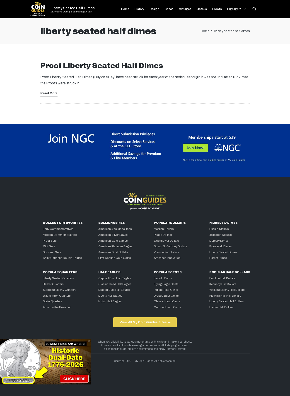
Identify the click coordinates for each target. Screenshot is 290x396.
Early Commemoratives (58, 229)
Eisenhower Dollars (166, 240)
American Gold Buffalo (113, 252)
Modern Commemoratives (60, 234)
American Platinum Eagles (115, 246)
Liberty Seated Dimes (223, 252)
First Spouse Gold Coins (114, 258)
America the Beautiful (56, 307)
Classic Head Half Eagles (114, 284)
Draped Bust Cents (166, 295)
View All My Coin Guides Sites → (145, 322)
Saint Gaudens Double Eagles (62, 258)
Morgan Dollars (164, 229)
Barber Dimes (218, 258)
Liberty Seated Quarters (58, 278)
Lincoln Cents (163, 278)
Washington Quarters (57, 295)
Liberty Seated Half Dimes (73, 8)
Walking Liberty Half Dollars (227, 289)
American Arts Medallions (115, 229)
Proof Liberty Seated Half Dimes (101, 66)
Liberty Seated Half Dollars (226, 301)
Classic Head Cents (167, 301)
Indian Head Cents (166, 289)
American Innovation (167, 258)
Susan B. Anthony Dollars (170, 246)
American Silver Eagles (113, 234)
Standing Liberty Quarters (59, 289)
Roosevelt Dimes (220, 246)
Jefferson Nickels (220, 234)
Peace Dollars (163, 234)
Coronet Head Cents (167, 307)
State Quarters (52, 301)
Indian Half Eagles (110, 301)
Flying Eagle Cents (166, 284)
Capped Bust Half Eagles (114, 278)
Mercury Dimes (219, 240)
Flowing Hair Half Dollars (225, 295)
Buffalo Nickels (219, 229)
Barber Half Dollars (221, 307)
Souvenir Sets (52, 252)
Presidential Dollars (166, 252)
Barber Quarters (53, 284)
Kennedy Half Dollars (222, 284)
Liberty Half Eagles (110, 295)
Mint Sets (49, 246)
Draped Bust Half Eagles (114, 289)
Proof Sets (50, 240)
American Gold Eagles (113, 240)
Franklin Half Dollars (222, 278)
